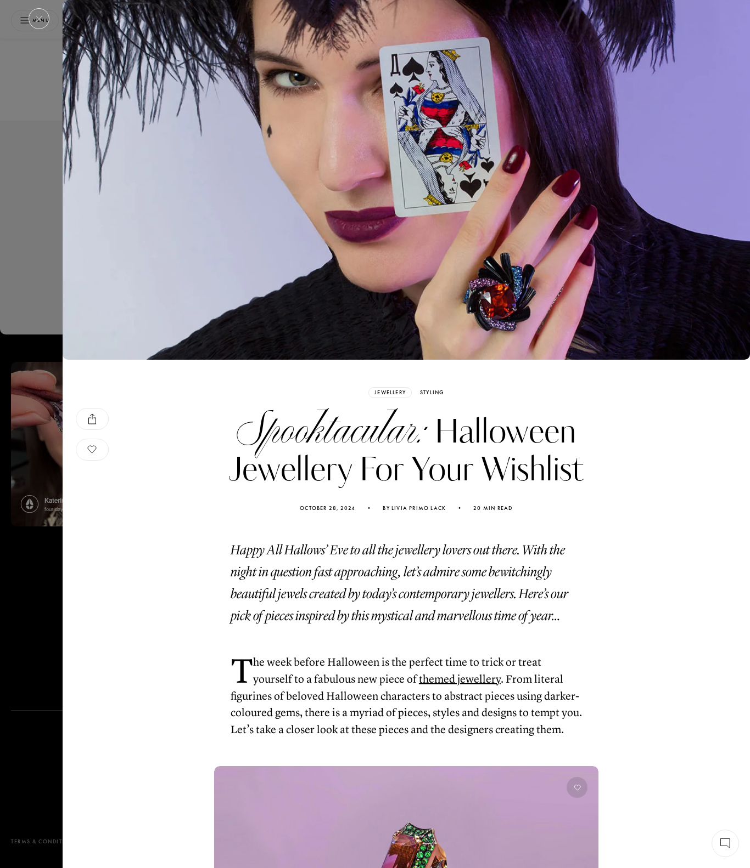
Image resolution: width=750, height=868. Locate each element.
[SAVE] (92, 450)
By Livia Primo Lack (414, 508)
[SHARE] (92, 419)
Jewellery (390, 392)
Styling (432, 392)
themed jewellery (460, 679)
